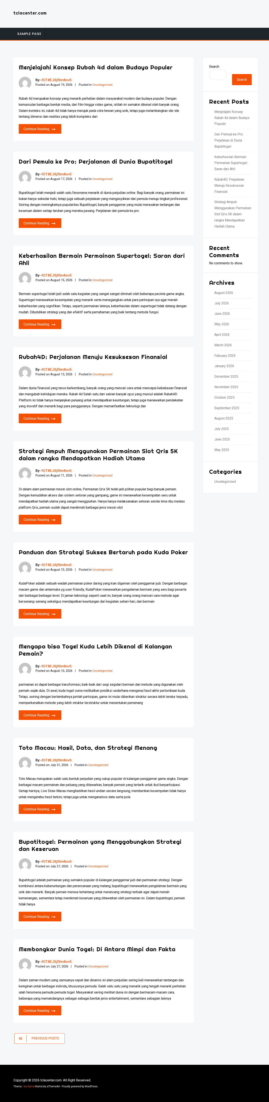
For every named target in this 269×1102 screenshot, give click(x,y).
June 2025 (222, 439)
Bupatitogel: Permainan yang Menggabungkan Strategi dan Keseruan (100, 845)
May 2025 (221, 450)
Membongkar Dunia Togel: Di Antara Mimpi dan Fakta (97, 949)
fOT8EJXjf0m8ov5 (57, 80)
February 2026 (225, 356)
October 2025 (224, 398)
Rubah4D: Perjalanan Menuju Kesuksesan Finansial (93, 356)
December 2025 (226, 376)
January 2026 (224, 366)
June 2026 (222, 314)
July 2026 (221, 303)
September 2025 (226, 408)
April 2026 (221, 335)
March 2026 (223, 345)
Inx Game (29, 1086)
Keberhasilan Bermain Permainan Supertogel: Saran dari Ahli (102, 259)
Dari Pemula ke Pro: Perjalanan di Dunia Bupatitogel (96, 161)
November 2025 (226, 387)
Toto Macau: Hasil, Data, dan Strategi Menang (88, 747)
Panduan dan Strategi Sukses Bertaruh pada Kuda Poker (103, 552)
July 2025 (221, 429)
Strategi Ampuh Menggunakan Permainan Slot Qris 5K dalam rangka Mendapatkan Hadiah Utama (98, 454)
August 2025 (223, 418)
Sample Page (29, 33)
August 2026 (223, 293)
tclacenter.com (30, 13)
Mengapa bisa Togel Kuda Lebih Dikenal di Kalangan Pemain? (95, 650)
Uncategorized (102, 85)
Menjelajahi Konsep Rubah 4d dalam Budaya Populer (96, 67)
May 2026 (221, 324)
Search (214, 67)
